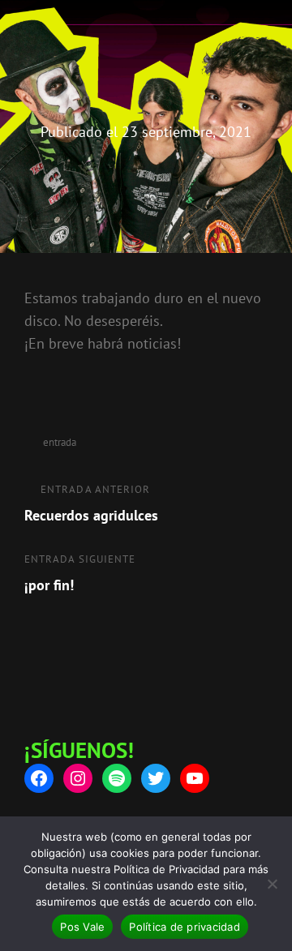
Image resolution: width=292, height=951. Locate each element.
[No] (272, 884)
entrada (59, 442)
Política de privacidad (184, 926)
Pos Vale (82, 926)
